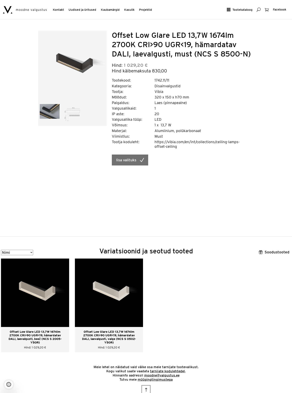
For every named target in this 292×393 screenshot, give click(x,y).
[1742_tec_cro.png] (72, 114)
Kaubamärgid (110, 10)
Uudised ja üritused (82, 10)
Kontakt (58, 10)
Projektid (145, 10)
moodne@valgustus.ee (162, 375)
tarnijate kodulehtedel (167, 371)
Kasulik (129, 10)
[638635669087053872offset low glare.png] (50, 111)
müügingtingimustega (155, 379)
